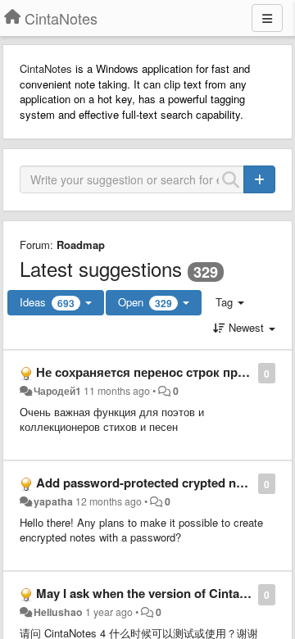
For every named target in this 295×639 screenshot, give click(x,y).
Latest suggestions (101, 268)
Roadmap (81, 244)
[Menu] (267, 18)
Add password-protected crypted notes (148, 483)
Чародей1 (57, 390)
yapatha (53, 501)
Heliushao (58, 612)
